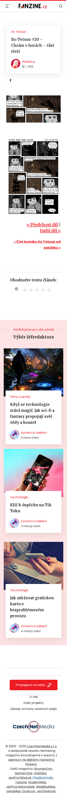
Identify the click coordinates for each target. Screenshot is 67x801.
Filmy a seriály (20, 397)
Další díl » (50, 230)
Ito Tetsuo (18, 32)
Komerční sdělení (34, 433)
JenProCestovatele (20, 787)
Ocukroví (28, 791)
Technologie (19, 497)
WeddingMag (45, 787)
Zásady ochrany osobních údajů (33, 709)
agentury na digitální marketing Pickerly (31, 762)
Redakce (28, 61)
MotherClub (23, 773)
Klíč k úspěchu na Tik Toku (31, 508)
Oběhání (40, 773)
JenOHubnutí (46, 791)
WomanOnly (43, 769)
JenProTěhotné (19, 778)
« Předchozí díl (42, 224)
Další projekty (33, 703)
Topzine (21, 782)
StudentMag (37, 782)
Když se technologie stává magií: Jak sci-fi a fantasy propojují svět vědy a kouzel (32, 413)
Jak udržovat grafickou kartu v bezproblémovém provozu (32, 607)
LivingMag (13, 791)
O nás (33, 697)
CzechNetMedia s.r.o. (42, 746)
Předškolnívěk (43, 778)
